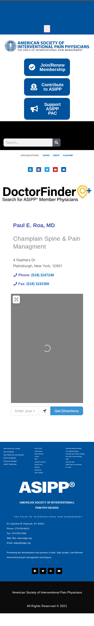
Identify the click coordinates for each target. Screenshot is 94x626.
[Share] (46, 617)
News (67, 459)
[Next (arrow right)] (27, 624)
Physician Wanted (10, 461)
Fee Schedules (8, 452)
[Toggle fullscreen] (27, 617)
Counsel (37, 456)
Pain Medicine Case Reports (13, 455)
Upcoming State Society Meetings (75, 454)
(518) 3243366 (37, 284)
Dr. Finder (68, 467)
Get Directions (67, 411)
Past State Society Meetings (74, 456)
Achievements (38, 451)
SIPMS (44, 155)
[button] (47, 28)
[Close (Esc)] (64, 617)
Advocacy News (70, 462)
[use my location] (44, 410)
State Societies (39, 472)
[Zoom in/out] (8, 617)
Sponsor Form (39, 464)
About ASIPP (38, 448)
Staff (36, 459)
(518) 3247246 (42, 275)
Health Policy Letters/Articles (74, 464)
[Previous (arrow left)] (8, 624)
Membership (38, 470)
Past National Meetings (72, 451)
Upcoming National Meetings (73, 448)
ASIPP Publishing (9, 464)
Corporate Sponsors (40, 462)
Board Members (39, 454)
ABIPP (56, 155)
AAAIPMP (68, 155)
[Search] (56, 142)
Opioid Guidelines (9, 458)
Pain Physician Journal (11, 448)
